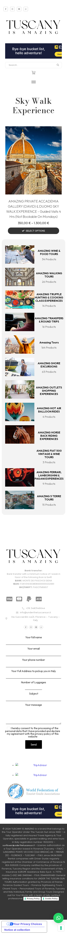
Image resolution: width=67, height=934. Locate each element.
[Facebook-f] (5, 9)
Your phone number (33, 659)
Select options (35, 230)
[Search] (58, 65)
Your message (33, 704)
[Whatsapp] (26, 9)
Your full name (33, 637)
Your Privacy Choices (27, 924)
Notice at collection (17, 929)
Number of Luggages (33, 682)
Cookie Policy (51, 898)
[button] (58, 918)
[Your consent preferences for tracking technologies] (61, 928)
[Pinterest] (19, 9)
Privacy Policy (33, 898)
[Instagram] (12, 9)
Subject (33, 693)
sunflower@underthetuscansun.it (19, 845)
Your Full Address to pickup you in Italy (33, 671)
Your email (33, 648)
